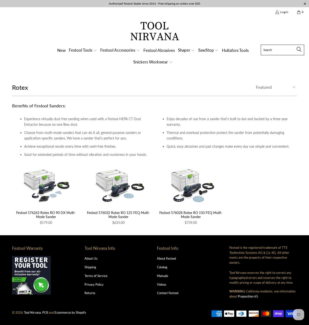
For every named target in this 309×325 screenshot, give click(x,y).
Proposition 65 (248, 296)
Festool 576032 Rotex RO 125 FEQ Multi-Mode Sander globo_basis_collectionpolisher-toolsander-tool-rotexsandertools (118, 185)
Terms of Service (95, 276)
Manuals (162, 276)
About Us (91, 258)
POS (45, 312)
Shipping (90, 267)
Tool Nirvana (32, 312)
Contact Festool (167, 293)
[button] (83, 50)
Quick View (46, 196)
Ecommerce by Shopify (70, 312)
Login (284, 12)
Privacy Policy (94, 284)
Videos (161, 284)
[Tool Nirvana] (154, 32)
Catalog (162, 267)
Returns (89, 293)
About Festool (166, 258)
